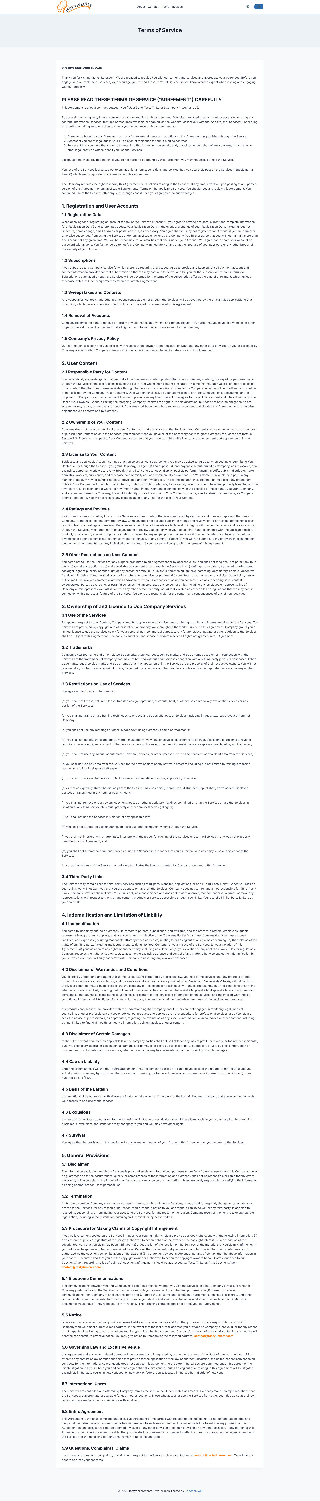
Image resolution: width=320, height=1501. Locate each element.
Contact (153, 6)
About (141, 6)
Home (165, 6)
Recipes (177, 6)
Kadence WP (193, 1491)
